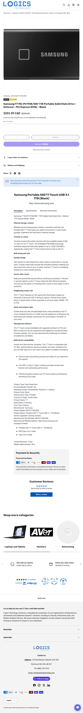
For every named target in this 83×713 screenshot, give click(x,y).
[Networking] (68, 532)
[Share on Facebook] (15, 173)
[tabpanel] (41, 330)
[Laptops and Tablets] (15, 532)
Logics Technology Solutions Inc (17, 707)
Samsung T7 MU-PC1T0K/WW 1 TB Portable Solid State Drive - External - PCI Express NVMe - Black (41, 13)
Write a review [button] (41, 494)
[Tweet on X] (10, 173)
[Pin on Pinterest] (19, 173)
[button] (73, 4)
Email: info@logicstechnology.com (41, 673)
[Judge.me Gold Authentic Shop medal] (54, 581)
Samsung (6, 96)
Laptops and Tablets (15, 546)
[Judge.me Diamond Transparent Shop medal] (45, 581)
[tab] (18, 210)
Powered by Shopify (33, 707)
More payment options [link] (41, 150)
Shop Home (6, 13)
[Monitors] (41, 532)
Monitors (41, 546)
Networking (68, 546)
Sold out (55, 137)
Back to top (41, 598)
